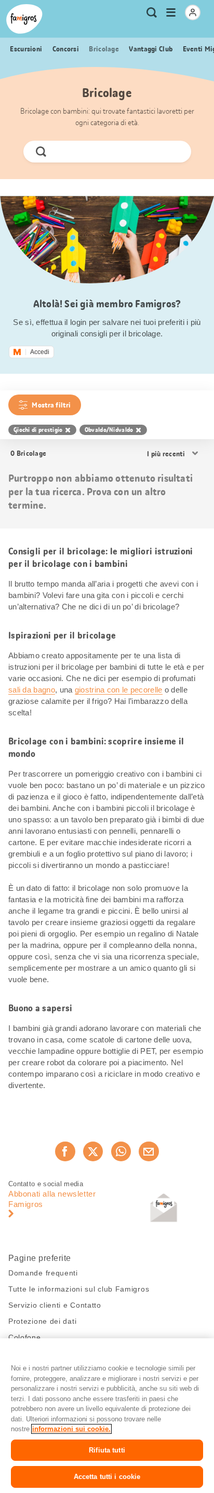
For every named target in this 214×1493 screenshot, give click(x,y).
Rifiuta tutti (107, 1450)
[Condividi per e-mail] (148, 1151)
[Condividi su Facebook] (65, 1151)
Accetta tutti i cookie (107, 1477)
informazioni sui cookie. (71, 1429)
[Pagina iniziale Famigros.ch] (24, 19)
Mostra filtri (51, 405)
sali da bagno (31, 689)
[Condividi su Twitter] (93, 1151)
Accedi (39, 352)
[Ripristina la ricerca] (174, 151)
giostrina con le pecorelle (119, 689)
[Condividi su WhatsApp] (121, 1151)
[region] (107, 1415)
